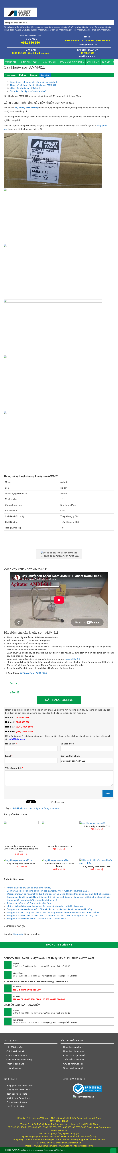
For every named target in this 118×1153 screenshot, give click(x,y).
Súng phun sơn (51, 808)
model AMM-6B (72, 659)
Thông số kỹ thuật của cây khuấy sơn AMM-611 (33, 85)
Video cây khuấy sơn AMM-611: (25, 88)
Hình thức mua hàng (73, 1047)
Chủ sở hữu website (73, 1064)
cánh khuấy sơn (19, 808)
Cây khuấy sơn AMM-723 (59, 846)
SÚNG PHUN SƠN (29, 62)
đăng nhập (18, 934)
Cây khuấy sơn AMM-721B (33, 673)
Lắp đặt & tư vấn (14, 1047)
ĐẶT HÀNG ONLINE (59, 699)
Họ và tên (11, 743)
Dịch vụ (22, 75)
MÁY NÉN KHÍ (49, 62)
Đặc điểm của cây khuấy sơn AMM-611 (29, 91)
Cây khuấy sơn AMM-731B (21, 863)
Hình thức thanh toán (73, 1051)
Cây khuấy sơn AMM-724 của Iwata (59, 864)
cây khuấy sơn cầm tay (26, 107)
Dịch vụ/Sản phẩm (70, 756)
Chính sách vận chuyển (74, 1055)
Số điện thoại (68, 743)
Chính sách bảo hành (16, 1055)
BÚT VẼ (106, 62)
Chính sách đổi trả (15, 1051)
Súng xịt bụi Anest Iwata (18, 1089)
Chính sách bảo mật (73, 1068)
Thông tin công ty (14, 1068)
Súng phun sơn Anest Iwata (19, 1085)
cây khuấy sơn (36, 808)
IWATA (14, 1150)
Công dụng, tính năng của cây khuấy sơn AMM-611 (35, 82)
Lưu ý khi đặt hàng (15, 1106)
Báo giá (33, 75)
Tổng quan (10, 75)
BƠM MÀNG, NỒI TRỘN (70, 62)
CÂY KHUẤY (93, 62)
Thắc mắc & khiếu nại (73, 1059)
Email (8, 756)
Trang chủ (11, 62)
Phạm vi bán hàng (15, 1064)
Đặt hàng (45, 75)
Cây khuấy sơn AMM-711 (97, 826)
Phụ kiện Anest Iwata (16, 1102)
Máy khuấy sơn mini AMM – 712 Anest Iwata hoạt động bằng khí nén (21, 848)
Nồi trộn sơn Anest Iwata (18, 1098)
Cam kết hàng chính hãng (19, 1059)
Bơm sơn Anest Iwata (16, 1094)
